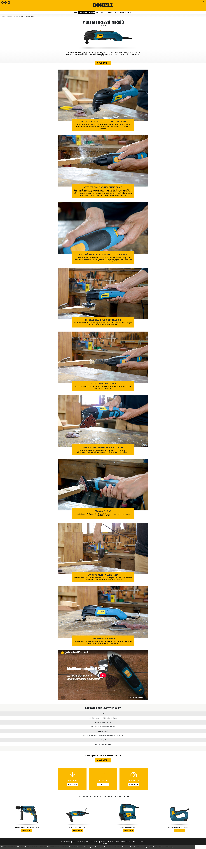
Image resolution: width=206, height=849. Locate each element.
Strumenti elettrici (87, 12)
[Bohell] (103, 5)
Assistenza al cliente (123, 12)
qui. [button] (172, 847)
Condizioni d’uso (78, 842)
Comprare (102, 63)
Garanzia (104, 843)
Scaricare (71, 784)
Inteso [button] (200, 847)
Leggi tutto (26, 830)
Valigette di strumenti (105, 12)
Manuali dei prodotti (139, 842)
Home (76, 12)
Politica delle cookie (92, 842)
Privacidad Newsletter (123, 842)
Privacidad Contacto (107, 842)
